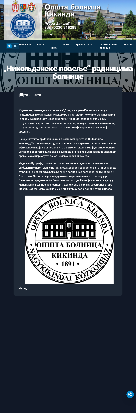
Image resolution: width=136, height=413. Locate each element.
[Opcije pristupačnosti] (130, 394)
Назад (23, 288)
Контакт (129, 44)
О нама (54, 46)
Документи (82, 44)
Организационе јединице (108, 46)
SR (9, 46)
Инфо (66, 44)
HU (15, 46)
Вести (40, 44)
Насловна (25, 44)
